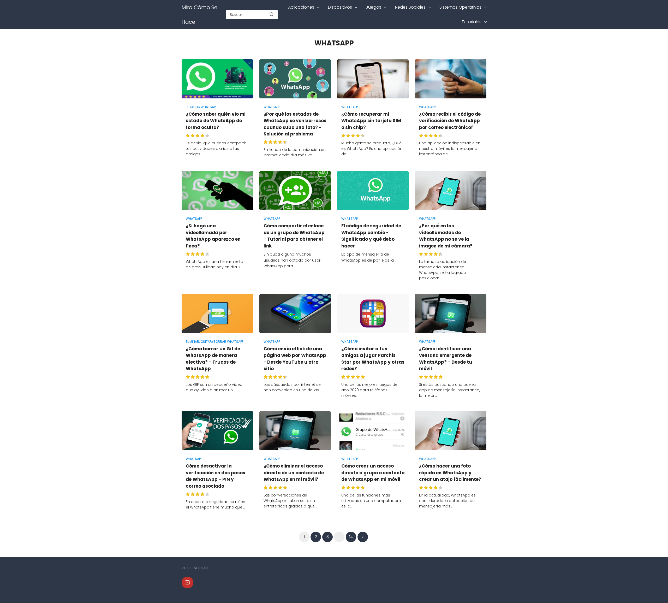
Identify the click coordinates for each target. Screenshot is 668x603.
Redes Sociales (410, 7)
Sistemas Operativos (460, 7)
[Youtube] (187, 582)
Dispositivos (340, 7)
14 (351, 537)
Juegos (373, 7)
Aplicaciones (301, 7)
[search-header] (271, 14)
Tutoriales (471, 22)
